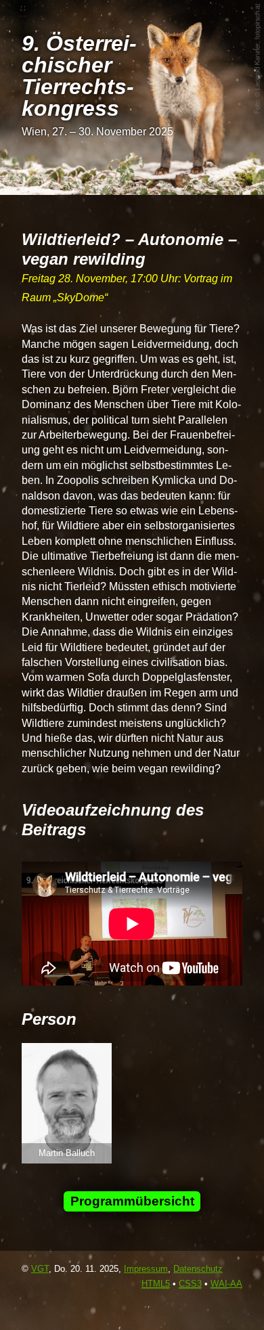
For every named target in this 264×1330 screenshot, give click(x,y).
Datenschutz (198, 1269)
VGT (40, 1269)
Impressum (146, 1269)
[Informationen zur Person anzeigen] (67, 1160)
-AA (226, 1284)
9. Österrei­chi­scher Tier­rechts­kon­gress (79, 75)
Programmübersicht (132, 1201)
